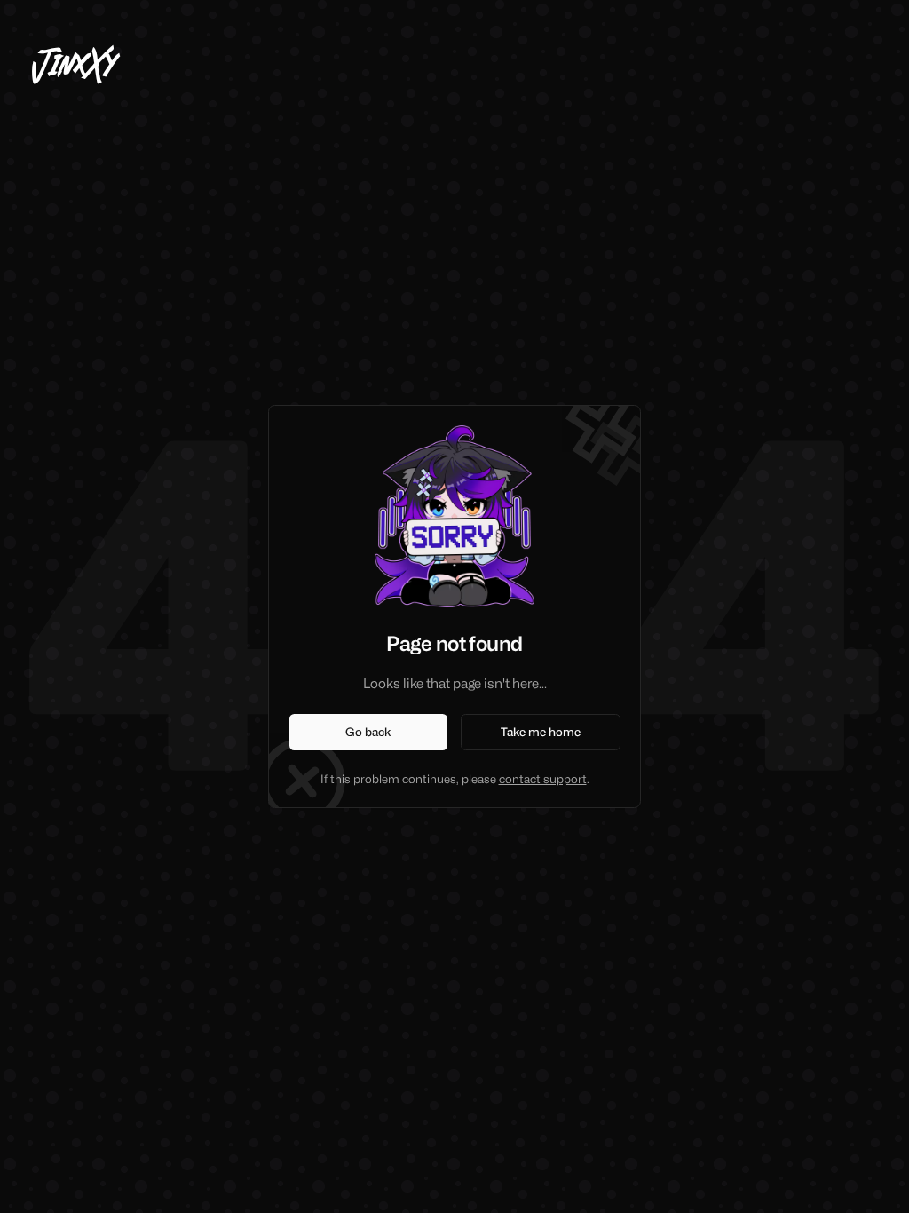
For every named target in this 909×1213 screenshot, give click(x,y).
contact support (543, 779)
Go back (368, 732)
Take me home (541, 732)
